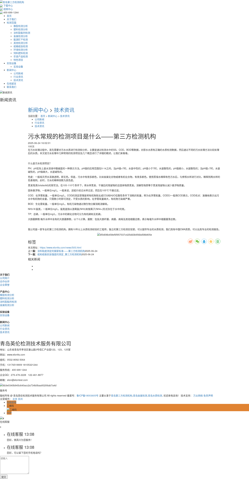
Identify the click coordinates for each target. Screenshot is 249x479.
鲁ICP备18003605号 (87, 395)
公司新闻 (18, 73)
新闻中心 (11, 70)
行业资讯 (18, 76)
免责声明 (208, 395)
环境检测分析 (21, 49)
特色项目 (18, 59)
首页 (9, 15)
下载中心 (8, 5)
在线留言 (11, 83)
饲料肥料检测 (21, 53)
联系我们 (11, 86)
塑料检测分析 (21, 29)
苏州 (20, 399)
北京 (15, 399)
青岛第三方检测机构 (121, 395)
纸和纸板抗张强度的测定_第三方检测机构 (59, 254)
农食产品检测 (21, 56)
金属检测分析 (21, 36)
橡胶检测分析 (21, 26)
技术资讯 (18, 80)
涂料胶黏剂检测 (22, 32)
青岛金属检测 (140, 395)
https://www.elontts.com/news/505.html (60, 247)
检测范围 (11, 22)
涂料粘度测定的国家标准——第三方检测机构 (61, 251)
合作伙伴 (4, 281)
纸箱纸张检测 (21, 46)
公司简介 (4, 278)
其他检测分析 (21, 42)
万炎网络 (198, 395)
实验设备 (11, 63)
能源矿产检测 (21, 39)
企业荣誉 (4, 284)
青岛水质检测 (155, 395)
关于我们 (11, 19)
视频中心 (8, 9)
